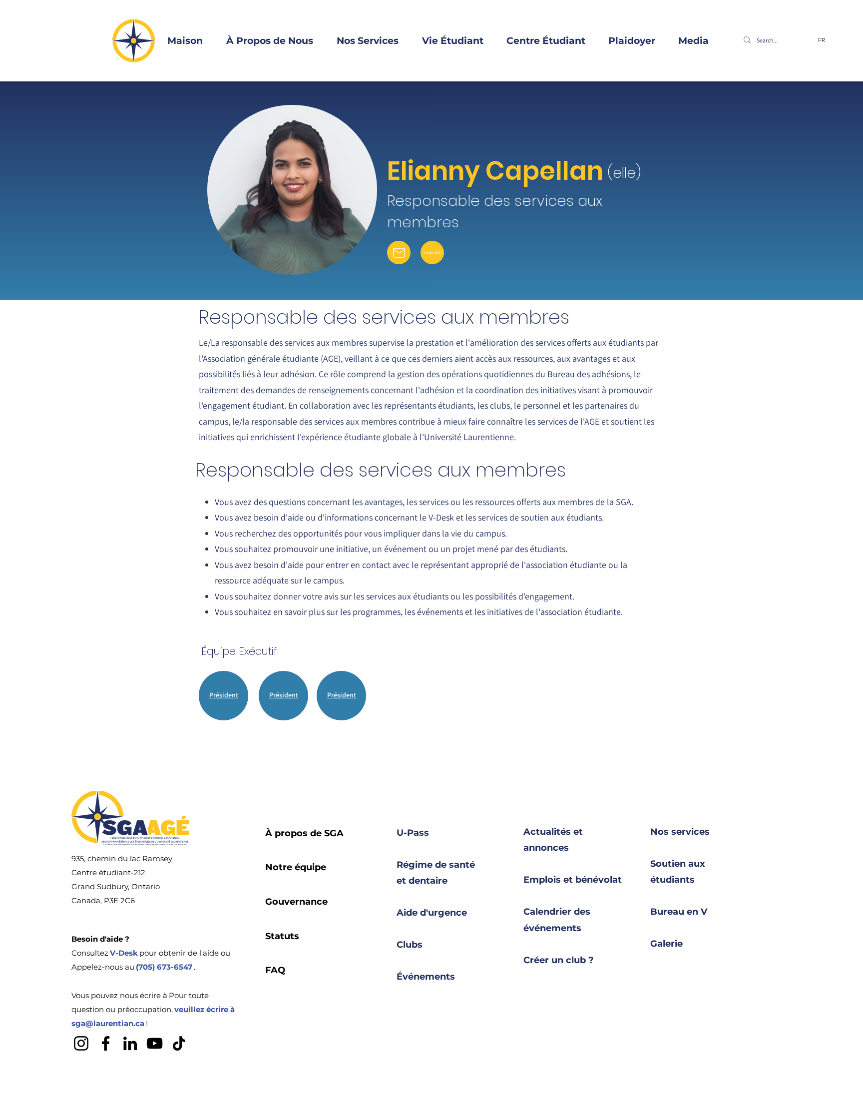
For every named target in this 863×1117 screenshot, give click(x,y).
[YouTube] (154, 1043)
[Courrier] (399, 252)
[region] (224, 697)
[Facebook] (105, 1043)
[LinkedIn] (130, 1043)
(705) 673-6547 (164, 967)
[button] (263, 40)
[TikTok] (179, 1043)
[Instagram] (81, 1043)
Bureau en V (678, 911)
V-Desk (124, 953)
